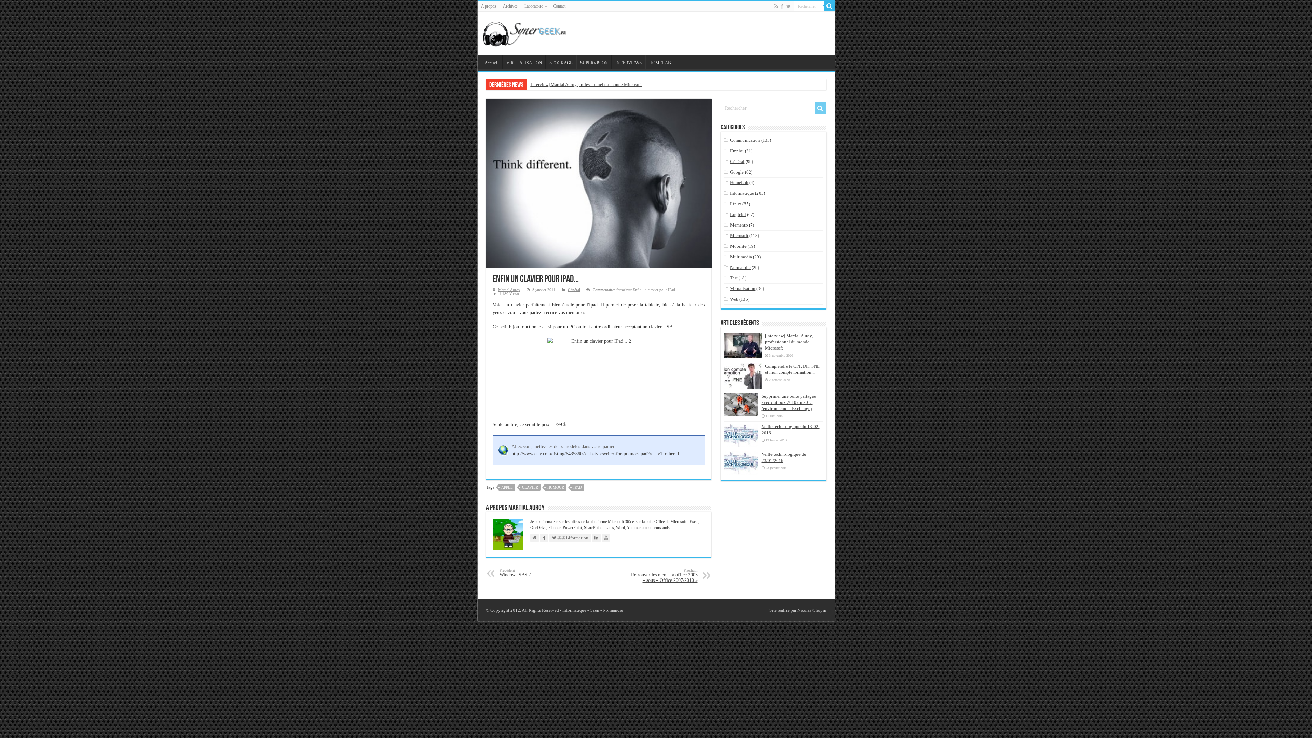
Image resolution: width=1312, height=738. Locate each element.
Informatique (742, 193)
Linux (735, 203)
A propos (488, 6)
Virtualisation (742, 288)
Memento (739, 225)
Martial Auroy (509, 290)
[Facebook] (782, 6)
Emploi (737, 150)
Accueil (491, 62)
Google (737, 172)
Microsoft (739, 235)
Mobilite (738, 246)
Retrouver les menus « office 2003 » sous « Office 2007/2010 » (664, 575)
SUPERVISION (594, 62)
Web (734, 299)
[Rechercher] (829, 6)
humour (555, 487)
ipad (577, 487)
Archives (510, 6)
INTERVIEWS (628, 62)
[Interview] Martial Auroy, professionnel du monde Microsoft (586, 84)
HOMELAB (660, 62)
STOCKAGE (561, 62)
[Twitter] (788, 6)
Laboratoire (533, 6)
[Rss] (776, 6)
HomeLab (739, 182)
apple (507, 487)
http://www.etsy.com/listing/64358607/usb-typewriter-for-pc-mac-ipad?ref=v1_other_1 (595, 453)
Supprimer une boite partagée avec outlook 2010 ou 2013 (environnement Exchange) (789, 402)
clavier (530, 487)
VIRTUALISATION (524, 62)
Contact (559, 6)
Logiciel (738, 214)
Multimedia (741, 256)
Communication (745, 140)
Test (734, 278)
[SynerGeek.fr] (525, 32)
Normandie (740, 267)
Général (574, 290)
